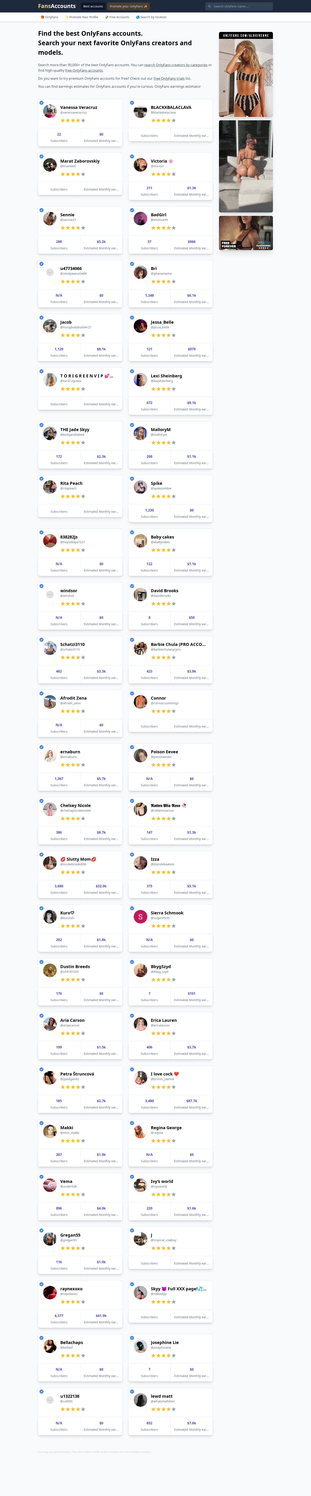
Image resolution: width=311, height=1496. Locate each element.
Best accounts (93, 6)
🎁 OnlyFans (49, 17)
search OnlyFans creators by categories (176, 65)
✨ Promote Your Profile (81, 17)
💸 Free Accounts (117, 17)
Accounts (57, 6)
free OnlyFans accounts (84, 70)
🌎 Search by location (151, 17)
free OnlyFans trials (169, 78)
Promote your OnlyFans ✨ (128, 6)
